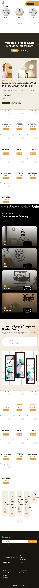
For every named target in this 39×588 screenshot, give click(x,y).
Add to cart (6, 129)
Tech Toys (19, 149)
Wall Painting (5, 575)
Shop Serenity (6, 149)
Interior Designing (6, 568)
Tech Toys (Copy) (33, 124)
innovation (19, 124)
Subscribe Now (33, 541)
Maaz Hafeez (5, 510)
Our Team (22, 557)
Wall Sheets (22, 562)
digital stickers (6, 197)
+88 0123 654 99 (17, 103)
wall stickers (19, 173)
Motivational (7, 310)
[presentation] (17, 521)
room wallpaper (6, 173)
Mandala (6, 266)
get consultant (6, 562)
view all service (6, 220)
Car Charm (11, 341)
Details (27, 244)
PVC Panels (5, 570)
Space (5, 244)
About (21, 555)
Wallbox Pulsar (6, 124)
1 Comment (8, 510)
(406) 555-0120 (24, 572)
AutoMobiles (7, 288)
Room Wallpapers (6, 577)
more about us (6, 103)
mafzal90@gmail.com (28, 497)
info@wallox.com (24, 574)
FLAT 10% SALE (30, 3)
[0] (21, 3)
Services (22, 560)
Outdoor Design (23, 559)
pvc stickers (32, 149)
